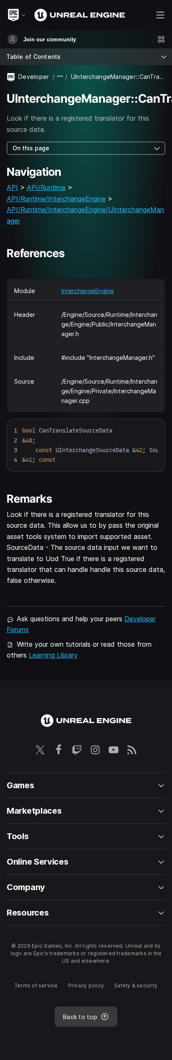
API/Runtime (46, 187)
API (12, 187)
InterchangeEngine (87, 290)
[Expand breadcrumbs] (60, 76)
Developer (33, 76)
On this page (31, 148)
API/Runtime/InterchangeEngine (56, 199)
